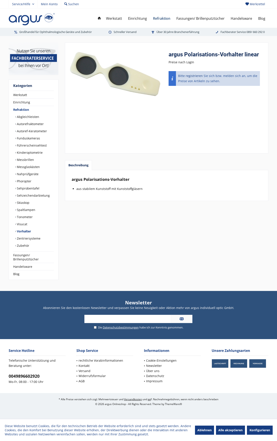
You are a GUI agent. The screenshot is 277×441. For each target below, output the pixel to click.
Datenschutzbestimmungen (121, 327)
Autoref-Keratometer (31, 131)
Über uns (152, 371)
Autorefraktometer (30, 124)
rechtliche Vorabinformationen (101, 360)
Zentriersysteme (28, 238)
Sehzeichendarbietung (33, 195)
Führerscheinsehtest (31, 145)
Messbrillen (25, 160)
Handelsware (22, 267)
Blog (16, 274)
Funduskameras (28, 138)
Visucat (21, 224)
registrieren (194, 76)
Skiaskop (22, 203)
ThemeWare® (173, 404)
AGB (82, 381)
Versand (84, 371)
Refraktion (21, 110)
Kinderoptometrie (29, 152)
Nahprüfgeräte (27, 174)
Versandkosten (133, 399)
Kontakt (84, 366)
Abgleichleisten (27, 117)
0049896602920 (24, 376)
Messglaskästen (28, 167)
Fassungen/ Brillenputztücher (26, 257)
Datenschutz (155, 376)
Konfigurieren (260, 430)
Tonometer (24, 217)
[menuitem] (255, 4)
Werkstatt (20, 95)
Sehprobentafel (27, 188)
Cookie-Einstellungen (161, 360)
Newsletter (154, 366)
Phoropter (23, 181)
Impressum (154, 381)
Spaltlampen (25, 210)
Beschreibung (78, 165)
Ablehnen (204, 430)
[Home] (99, 18)
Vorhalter (23, 231)
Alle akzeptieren (230, 430)
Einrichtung (21, 102)
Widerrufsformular (92, 376)
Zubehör (22, 245)
